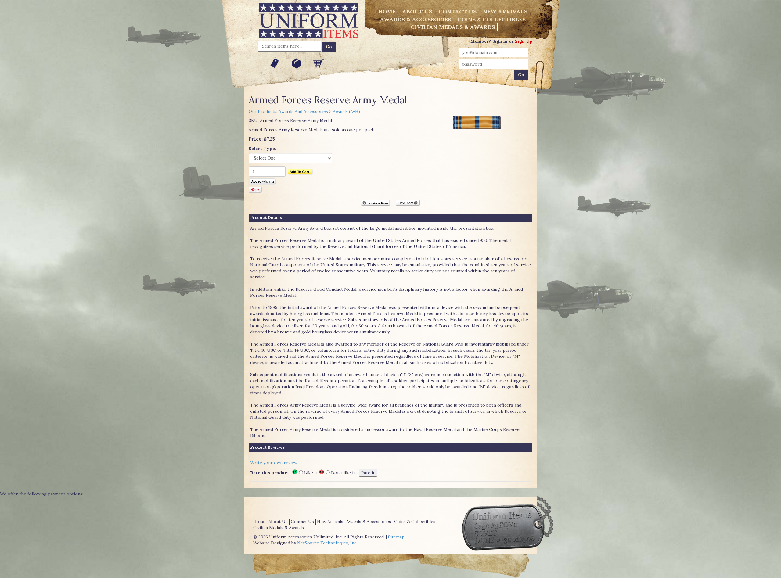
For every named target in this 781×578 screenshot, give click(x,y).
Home (387, 11)
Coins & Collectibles (492, 19)
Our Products (262, 111)
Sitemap (396, 537)
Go (329, 46)
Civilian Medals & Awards (453, 27)
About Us (417, 11)
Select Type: (262, 148)
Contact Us (458, 11)
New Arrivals (505, 11)
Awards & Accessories (415, 19)
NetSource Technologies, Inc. (327, 543)
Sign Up (523, 41)
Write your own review (273, 462)
